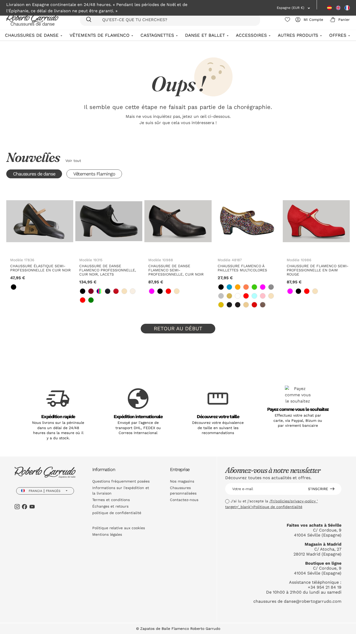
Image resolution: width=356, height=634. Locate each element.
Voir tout (73, 161)
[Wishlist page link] (287, 19)
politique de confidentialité (116, 513)
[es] (329, 7)
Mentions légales (107, 534)
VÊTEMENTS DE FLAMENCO (100, 35)
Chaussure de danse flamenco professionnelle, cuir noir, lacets (107, 270)
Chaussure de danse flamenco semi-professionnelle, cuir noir (176, 270)
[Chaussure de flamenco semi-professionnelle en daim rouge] (316, 221)
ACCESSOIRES (251, 35)
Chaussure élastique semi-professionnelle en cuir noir (40, 268)
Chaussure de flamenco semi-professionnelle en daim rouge (317, 270)
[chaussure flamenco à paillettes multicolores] (247, 221)
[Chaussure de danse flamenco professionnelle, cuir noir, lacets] (108, 221)
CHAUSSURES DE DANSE (32, 35)
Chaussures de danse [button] (34, 173)
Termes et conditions (111, 500)
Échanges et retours (110, 506)
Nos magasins (182, 481)
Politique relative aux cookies (118, 528)
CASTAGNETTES (157, 35)
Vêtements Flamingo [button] (94, 173)
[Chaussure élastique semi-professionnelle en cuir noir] (39, 221)
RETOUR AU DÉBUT (178, 328)
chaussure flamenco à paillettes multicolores (242, 268)
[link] (13, 287)
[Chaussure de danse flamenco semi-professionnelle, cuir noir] (177, 221)
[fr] (347, 7)
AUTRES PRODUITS (298, 35)
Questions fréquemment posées (121, 481)
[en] (338, 7)
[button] (339, 19)
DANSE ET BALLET (205, 35)
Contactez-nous (184, 500)
